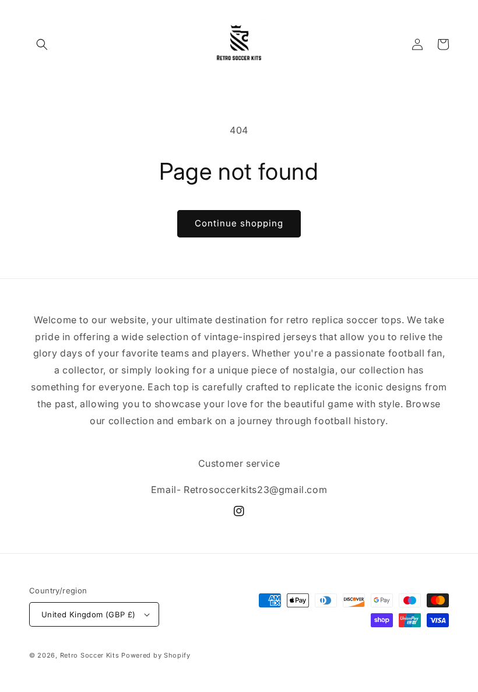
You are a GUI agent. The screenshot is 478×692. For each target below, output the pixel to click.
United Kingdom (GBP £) (88, 614)
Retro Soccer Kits (91, 655)
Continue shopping (239, 223)
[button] (42, 44)
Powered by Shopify (156, 655)
